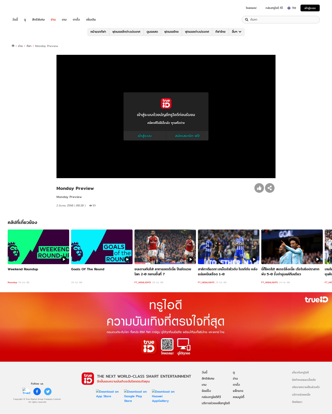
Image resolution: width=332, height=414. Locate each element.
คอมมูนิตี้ (238, 397)
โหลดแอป (251, 8)
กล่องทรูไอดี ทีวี (274, 8)
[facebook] (37, 391)
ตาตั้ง (76, 19)
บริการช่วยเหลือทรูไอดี (216, 403)
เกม (64, 19)
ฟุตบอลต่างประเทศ (197, 31)
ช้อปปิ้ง (206, 390)
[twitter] (48, 391)
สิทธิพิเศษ (38, 19)
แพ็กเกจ (238, 390)
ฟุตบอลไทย (171, 31)
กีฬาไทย (220, 31)
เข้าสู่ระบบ (310, 8)
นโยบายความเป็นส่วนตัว (306, 387)
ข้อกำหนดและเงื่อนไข (304, 379)
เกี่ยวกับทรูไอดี (300, 372)
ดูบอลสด (152, 31)
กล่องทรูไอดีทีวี (211, 397)
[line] (26, 391)
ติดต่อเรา (297, 402)
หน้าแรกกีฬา (98, 31)
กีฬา (29, 46)
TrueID (23, 8)
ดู (25, 19)
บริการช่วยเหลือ (301, 394)
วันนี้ (15, 19)
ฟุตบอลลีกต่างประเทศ (126, 31)
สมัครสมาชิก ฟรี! (187, 136)
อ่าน (53, 19)
